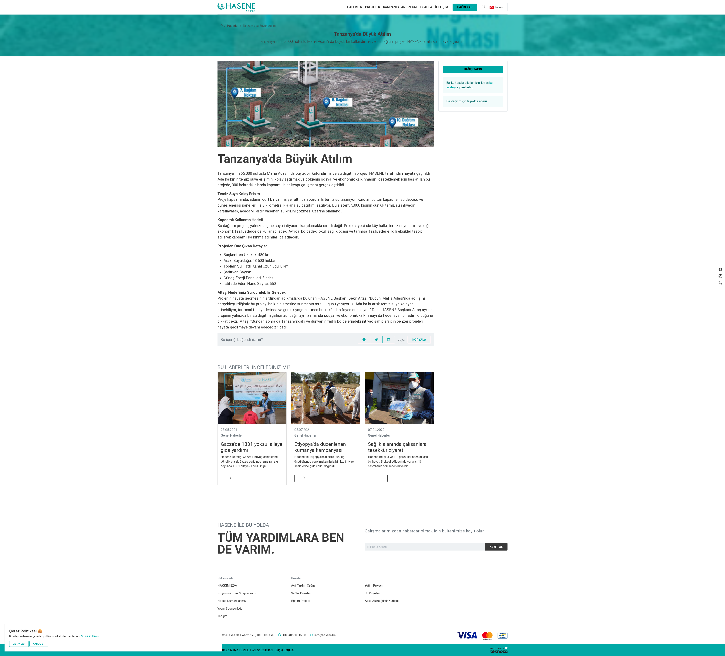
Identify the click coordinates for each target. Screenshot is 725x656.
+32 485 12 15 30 (294, 635)
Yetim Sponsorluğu (230, 608)
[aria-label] (241, 7)
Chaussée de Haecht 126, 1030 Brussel (248, 635)
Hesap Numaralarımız (232, 601)
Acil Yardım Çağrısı (303, 585)
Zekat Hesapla (420, 7)
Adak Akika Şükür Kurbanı (382, 601)
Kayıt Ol (496, 547)
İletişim (441, 7)
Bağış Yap (465, 7)
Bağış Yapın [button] (473, 69)
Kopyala (419, 339)
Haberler (354, 7)
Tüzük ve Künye (228, 650)
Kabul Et (39, 643)
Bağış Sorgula (284, 650)
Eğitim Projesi (300, 601)
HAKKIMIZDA (227, 585)
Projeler (372, 7)
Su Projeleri (372, 593)
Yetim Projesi (374, 585)
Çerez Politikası (262, 650)
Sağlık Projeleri (301, 593)
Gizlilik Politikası (90, 636)
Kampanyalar (394, 7)
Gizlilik (245, 650)
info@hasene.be (325, 635)
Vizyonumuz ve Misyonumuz (237, 593)
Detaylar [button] (18, 643)
